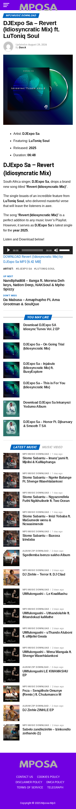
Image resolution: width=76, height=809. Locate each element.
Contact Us (24, 776)
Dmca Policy (55, 782)
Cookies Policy (48, 776)
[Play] (8, 250)
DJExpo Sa (24, 269)
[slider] (65, 249)
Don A (22, 47)
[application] (38, 250)
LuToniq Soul (45, 269)
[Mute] (56, 250)
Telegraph (55, 787)
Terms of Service (30, 787)
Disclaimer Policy (29, 782)
